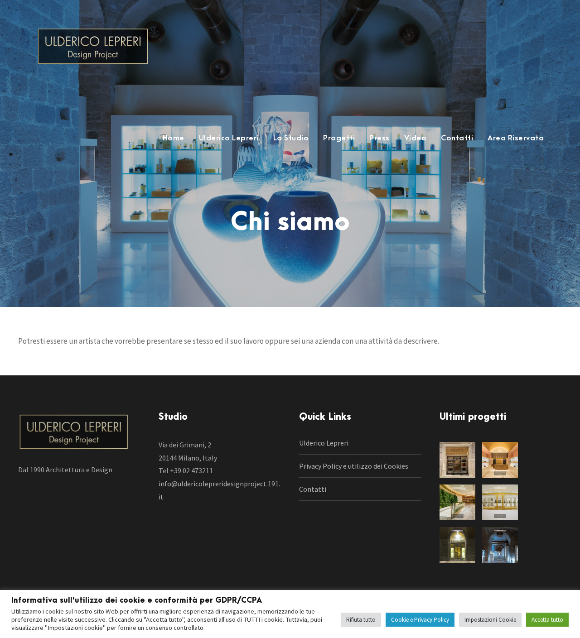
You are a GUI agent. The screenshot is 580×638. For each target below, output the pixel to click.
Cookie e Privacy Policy (420, 620)
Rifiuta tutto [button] (361, 620)
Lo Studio (291, 138)
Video (415, 138)
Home (173, 138)
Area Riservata (516, 138)
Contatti (457, 138)
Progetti (339, 138)
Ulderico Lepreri (229, 138)
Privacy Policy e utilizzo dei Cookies (353, 465)
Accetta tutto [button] (547, 620)
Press (379, 138)
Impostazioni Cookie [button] (490, 620)
